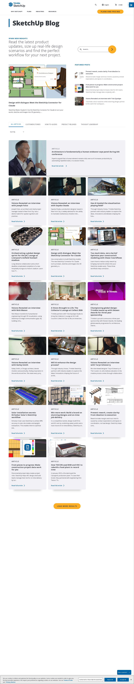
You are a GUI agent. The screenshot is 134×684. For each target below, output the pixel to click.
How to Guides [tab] (51, 124)
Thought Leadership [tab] (89, 124)
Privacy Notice (10, 682)
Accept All (123, 679)
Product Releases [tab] (69, 124)
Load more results (67, 506)
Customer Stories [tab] (33, 124)
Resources (52, 11)
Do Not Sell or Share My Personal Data (90, 679)
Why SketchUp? (16, 11)
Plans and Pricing (110, 12)
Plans (29, 11)
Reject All (110, 679)
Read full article (58, 166)
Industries (40, 11)
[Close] (131, 680)
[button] (104, 5)
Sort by (12, 132)
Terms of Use (68, 680)
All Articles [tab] (16, 124)
